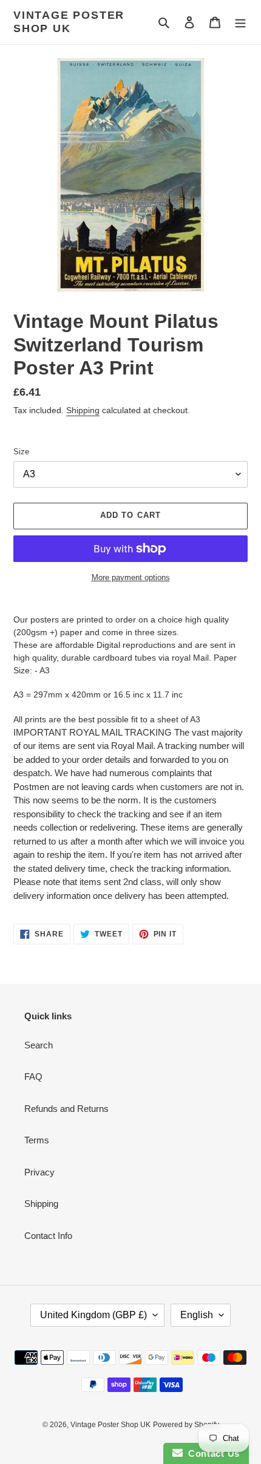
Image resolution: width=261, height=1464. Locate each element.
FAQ (33, 1076)
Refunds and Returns (66, 1108)
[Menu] (240, 22)
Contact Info (48, 1235)
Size (21, 451)
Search (38, 1045)
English (196, 1315)
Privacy (39, 1172)
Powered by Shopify (186, 1424)
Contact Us (211, 1453)
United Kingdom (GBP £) (93, 1315)
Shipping (83, 410)
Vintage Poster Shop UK (68, 21)
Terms (36, 1140)
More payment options (131, 577)
